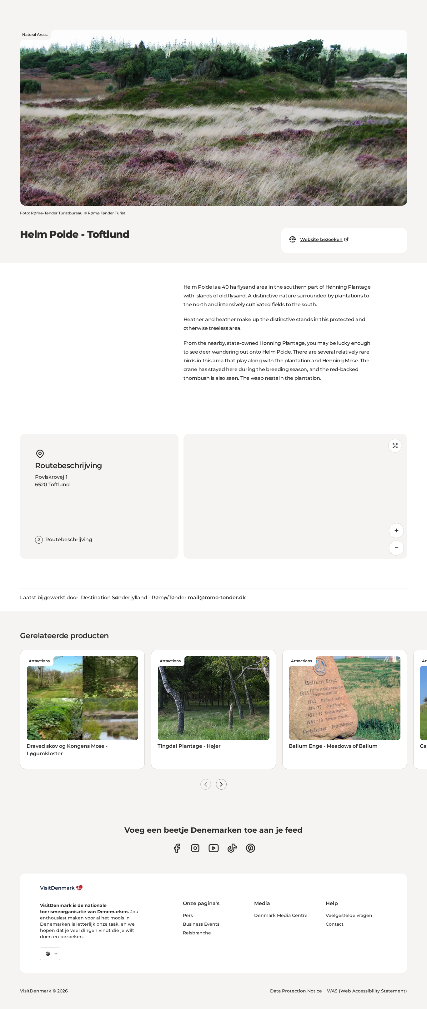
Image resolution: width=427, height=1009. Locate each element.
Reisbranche (197, 933)
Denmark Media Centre (281, 915)
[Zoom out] (396, 548)
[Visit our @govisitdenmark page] (232, 848)
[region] (295, 496)
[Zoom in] (396, 530)
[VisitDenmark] (61, 888)
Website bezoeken (321, 239)
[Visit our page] (195, 848)
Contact (335, 924)
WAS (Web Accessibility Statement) (367, 991)
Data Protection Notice (296, 991)
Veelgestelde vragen (349, 915)
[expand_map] (395, 446)
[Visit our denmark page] (176, 848)
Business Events (201, 924)
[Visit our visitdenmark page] (213, 848)
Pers (188, 915)
